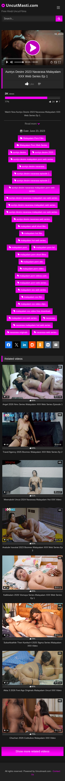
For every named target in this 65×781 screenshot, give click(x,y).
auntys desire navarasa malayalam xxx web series (33, 212)
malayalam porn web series (33, 282)
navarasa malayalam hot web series (33, 325)
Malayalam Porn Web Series (33, 145)
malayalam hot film (33, 233)
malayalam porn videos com (33, 275)
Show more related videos (32, 751)
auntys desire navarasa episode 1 (33, 173)
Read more (31, 123)
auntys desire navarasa (33, 166)
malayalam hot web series (33, 240)
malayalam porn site (33, 261)
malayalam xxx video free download (33, 311)
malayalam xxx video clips (33, 304)
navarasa (50, 318)
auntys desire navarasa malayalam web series (33, 205)
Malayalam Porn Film (33, 138)
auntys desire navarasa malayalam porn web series (33, 189)
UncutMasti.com (21, 5)
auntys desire (19, 152)
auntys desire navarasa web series (33, 219)
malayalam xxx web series (24, 318)
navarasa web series (46, 332)
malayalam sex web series (33, 290)
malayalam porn (19, 247)
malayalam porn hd (45, 247)
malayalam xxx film (33, 297)
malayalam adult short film (33, 226)
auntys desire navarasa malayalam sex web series (33, 198)
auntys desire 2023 (44, 152)
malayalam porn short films (33, 254)
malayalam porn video (33, 268)
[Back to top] (55, 772)
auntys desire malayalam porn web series (33, 159)
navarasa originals (18, 332)
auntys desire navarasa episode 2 (33, 180)
